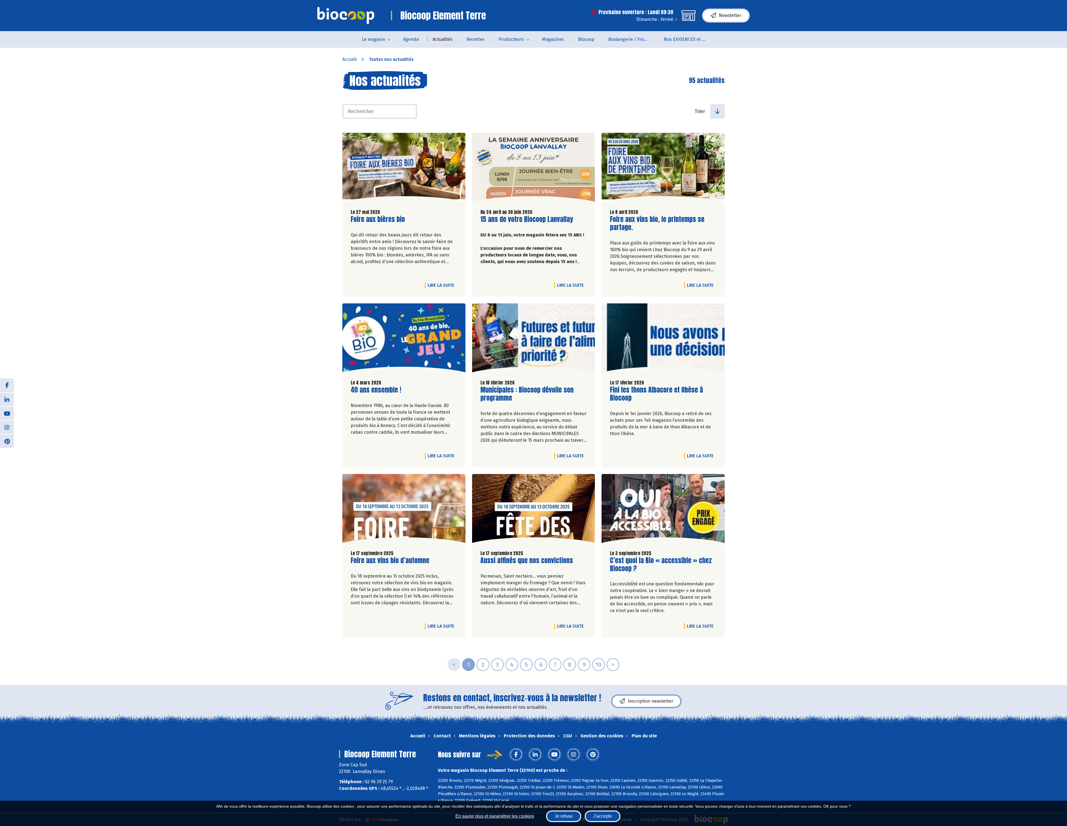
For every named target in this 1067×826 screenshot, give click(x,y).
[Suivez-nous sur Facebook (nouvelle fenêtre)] (7, 385)
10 (598, 664)
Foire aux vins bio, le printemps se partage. (657, 223)
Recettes (476, 39)
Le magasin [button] (373, 39)
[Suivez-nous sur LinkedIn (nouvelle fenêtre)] (7, 399)
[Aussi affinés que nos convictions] (533, 510)
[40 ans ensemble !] (403, 339)
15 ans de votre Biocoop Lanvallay (526, 219)
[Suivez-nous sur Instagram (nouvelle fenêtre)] (7, 427)
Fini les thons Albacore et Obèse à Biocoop (656, 394)
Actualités (443, 39)
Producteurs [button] (511, 39)
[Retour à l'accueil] (345, 15)
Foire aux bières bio (378, 219)
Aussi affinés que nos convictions (526, 561)
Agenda (411, 39)
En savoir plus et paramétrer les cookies (494, 816)
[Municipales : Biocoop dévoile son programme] (533, 339)
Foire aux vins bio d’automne (390, 561)
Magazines (553, 39)
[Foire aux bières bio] (403, 168)
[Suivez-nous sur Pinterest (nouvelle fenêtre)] (7, 441)
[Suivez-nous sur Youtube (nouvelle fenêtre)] (7, 413)
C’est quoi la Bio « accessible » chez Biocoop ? (661, 565)
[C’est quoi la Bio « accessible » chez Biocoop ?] (663, 510)
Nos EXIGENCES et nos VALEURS (688, 39)
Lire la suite (442, 285)
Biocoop (586, 39)
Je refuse (564, 816)
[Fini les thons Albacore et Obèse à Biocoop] (663, 339)
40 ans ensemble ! (376, 390)
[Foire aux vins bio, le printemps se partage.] (663, 168)
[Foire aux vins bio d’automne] (403, 510)
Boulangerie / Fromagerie (632, 39)
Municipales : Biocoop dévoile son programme (527, 394)
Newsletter (730, 15)
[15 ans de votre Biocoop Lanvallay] (533, 168)
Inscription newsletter (650, 701)
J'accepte (602, 816)
